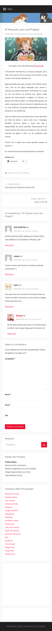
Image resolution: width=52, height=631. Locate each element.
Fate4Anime (9, 514)
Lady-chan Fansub (12, 527)
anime (11, 173)
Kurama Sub (9, 524)
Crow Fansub (10, 501)
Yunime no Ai (10, 554)
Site (6, 415)
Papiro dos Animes (12, 531)
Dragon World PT (11, 511)
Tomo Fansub (10, 544)
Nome (8, 394)
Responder (9, 245)
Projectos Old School (13, 534)
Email (8, 405)
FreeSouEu (9, 517)
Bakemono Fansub (12, 494)
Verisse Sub (9, 551)
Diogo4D (8, 507)
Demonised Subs (11, 504)
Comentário (10, 359)
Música (26, 173)
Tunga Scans (9, 547)
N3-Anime (9, 541)
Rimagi (39, 34)
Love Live (18, 173)
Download (39, 66)
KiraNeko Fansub (11, 521)
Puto (6, 537)
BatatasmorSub (11, 497)
